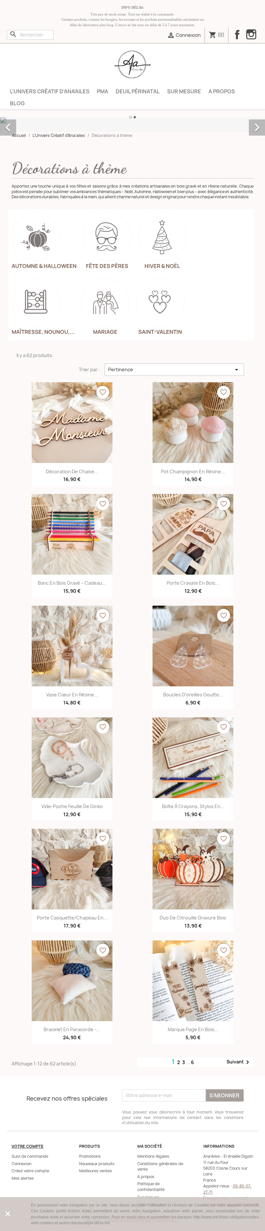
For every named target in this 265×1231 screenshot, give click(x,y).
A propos (221, 91)
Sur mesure (184, 91)
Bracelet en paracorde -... (72, 1029)
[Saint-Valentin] (160, 302)
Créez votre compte (30, 1171)
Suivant (239, 1062)
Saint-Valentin (160, 331)
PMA (102, 91)
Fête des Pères (107, 266)
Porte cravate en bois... (193, 583)
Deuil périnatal (138, 91)
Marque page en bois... (193, 1029)
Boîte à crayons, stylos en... (193, 806)
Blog (17, 103)
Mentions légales (153, 1156)
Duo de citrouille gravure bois (193, 918)
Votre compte (28, 1146)
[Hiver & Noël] (162, 236)
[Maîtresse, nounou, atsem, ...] (36, 302)
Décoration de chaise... (72, 471)
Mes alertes (23, 1178)
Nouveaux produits (97, 1163)
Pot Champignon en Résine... (193, 471)
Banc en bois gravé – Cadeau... (72, 583)
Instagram (251, 35)
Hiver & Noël (162, 266)
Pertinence (174, 370)
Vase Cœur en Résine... (72, 695)
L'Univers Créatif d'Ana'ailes (50, 91)
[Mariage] (105, 302)
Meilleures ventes (95, 1171)
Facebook (237, 34)
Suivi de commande (30, 1156)
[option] (132, 120)
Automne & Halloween (44, 266)
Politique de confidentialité (150, 1186)
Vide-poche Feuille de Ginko (72, 806)
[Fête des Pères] (107, 236)
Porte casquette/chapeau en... (72, 918)
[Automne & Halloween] (36, 236)
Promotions (90, 1156)
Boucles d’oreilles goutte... (193, 695)
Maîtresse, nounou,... (43, 331)
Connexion (21, 1163)
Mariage (105, 331)
